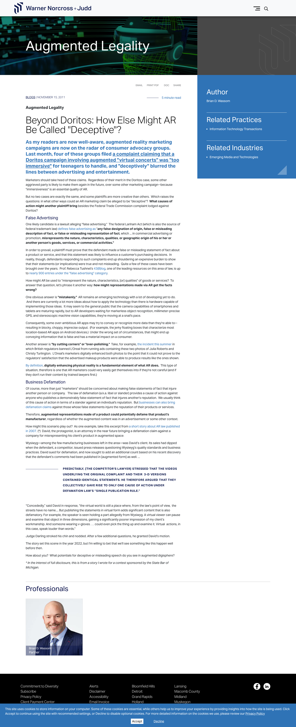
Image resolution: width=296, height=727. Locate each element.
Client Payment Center (38, 702)
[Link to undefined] (54, 627)
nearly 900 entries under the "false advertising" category (68, 273)
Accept (137, 721)
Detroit (137, 691)
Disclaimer (97, 691)
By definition (34, 365)
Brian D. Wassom (218, 101)
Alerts (93, 686)
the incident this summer (154, 344)
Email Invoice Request (99, 704)
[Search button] (266, 8)
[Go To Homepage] (52, 8)
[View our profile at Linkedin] (266, 686)
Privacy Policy (255, 714)
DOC (166, 85)
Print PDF (153, 85)
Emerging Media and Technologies (234, 157)
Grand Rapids (142, 696)
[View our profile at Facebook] (257, 686)
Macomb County (187, 691)
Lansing (180, 686)
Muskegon (182, 702)
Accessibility (98, 696)
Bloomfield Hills (143, 686)
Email (139, 85)
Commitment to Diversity (39, 686)
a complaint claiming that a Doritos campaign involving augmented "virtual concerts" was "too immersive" (102, 160)
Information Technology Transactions (236, 129)
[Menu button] (256, 8)
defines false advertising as (76, 229)
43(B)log (100, 268)
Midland (180, 696)
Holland (138, 702)
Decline (159, 721)
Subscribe (28, 691)
